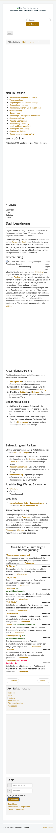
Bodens (32, 458)
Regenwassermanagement (18, 555)
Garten (8, 305)
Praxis (14, 242)
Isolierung (42, 389)
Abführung (11, 566)
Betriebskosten (15, 389)
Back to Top (48, 827)
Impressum (12, 706)
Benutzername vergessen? (18, 806)
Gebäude (24, 392)
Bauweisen (26, 517)
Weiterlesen (29, 563)
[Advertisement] (28, 68)
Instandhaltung (16, 474)
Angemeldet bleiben (18, 795)
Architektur (39, 271)
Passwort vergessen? (16, 809)
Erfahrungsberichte (15, 703)
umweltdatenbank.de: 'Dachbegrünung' (26, 503)
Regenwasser (22, 421)
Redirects (11, 698)
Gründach (13, 488)
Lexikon (10, 695)
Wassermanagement (18, 466)
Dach (24, 242)
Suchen (34, 24)
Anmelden (13, 799)
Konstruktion (14, 461)
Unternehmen (13, 700)
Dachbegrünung (14, 635)
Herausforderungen (21, 452)
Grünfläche (11, 602)
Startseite (11, 692)
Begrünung (12, 577)
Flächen (17, 277)
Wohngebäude (15, 381)
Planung (9, 530)
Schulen (35, 392)
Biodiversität (12, 613)
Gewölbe (10, 649)
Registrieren (12, 804)
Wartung (20, 530)
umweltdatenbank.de (29, 505)
